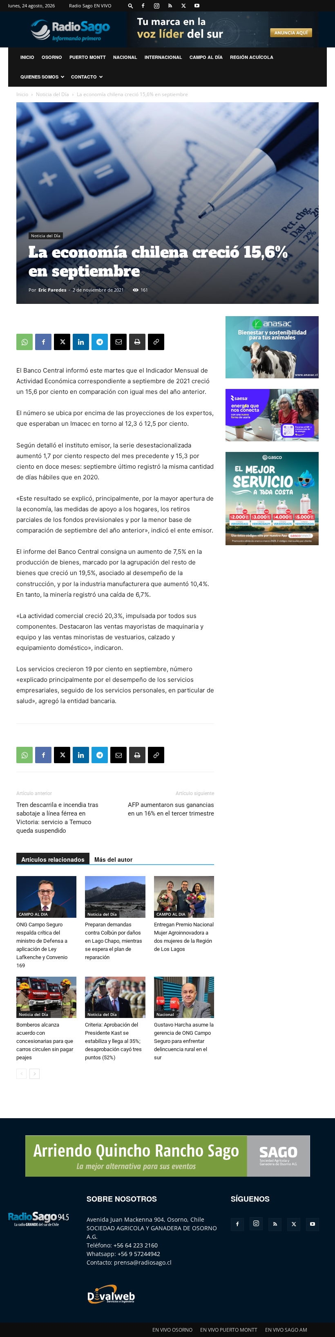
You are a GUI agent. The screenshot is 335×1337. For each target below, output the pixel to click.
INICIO (27, 57)
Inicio (22, 94)
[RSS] (170, 5)
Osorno (52, 57)
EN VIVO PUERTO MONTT (228, 1329)
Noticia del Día (52, 94)
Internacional (163, 57)
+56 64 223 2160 (136, 1245)
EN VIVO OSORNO (172, 1329)
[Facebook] (143, 5)
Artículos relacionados (53, 859)
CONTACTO (84, 77)
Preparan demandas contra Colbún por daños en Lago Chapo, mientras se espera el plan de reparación (113, 940)
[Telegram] (100, 342)
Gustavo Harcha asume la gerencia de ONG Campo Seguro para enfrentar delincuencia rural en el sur (184, 1041)
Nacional (125, 57)
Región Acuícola (251, 57)
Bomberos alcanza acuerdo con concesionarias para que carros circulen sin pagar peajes (44, 1041)
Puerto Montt (87, 57)
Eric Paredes (52, 290)
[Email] (118, 342)
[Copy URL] (156, 342)
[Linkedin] (81, 342)
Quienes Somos (39, 77)
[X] (183, 5)
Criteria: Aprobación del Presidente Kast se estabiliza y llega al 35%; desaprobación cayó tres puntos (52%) (113, 1041)
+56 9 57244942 (139, 1254)
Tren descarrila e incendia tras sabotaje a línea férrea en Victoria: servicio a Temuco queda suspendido (57, 817)
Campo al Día (206, 57)
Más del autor (113, 859)
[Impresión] (137, 342)
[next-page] (34, 1074)
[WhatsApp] (24, 342)
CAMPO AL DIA (33, 914)
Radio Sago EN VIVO (90, 5)
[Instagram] (156, 5)
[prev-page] (21, 1074)
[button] (131, 5)
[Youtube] (197, 5)
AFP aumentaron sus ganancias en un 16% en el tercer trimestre (171, 809)
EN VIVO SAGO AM (286, 1329)
